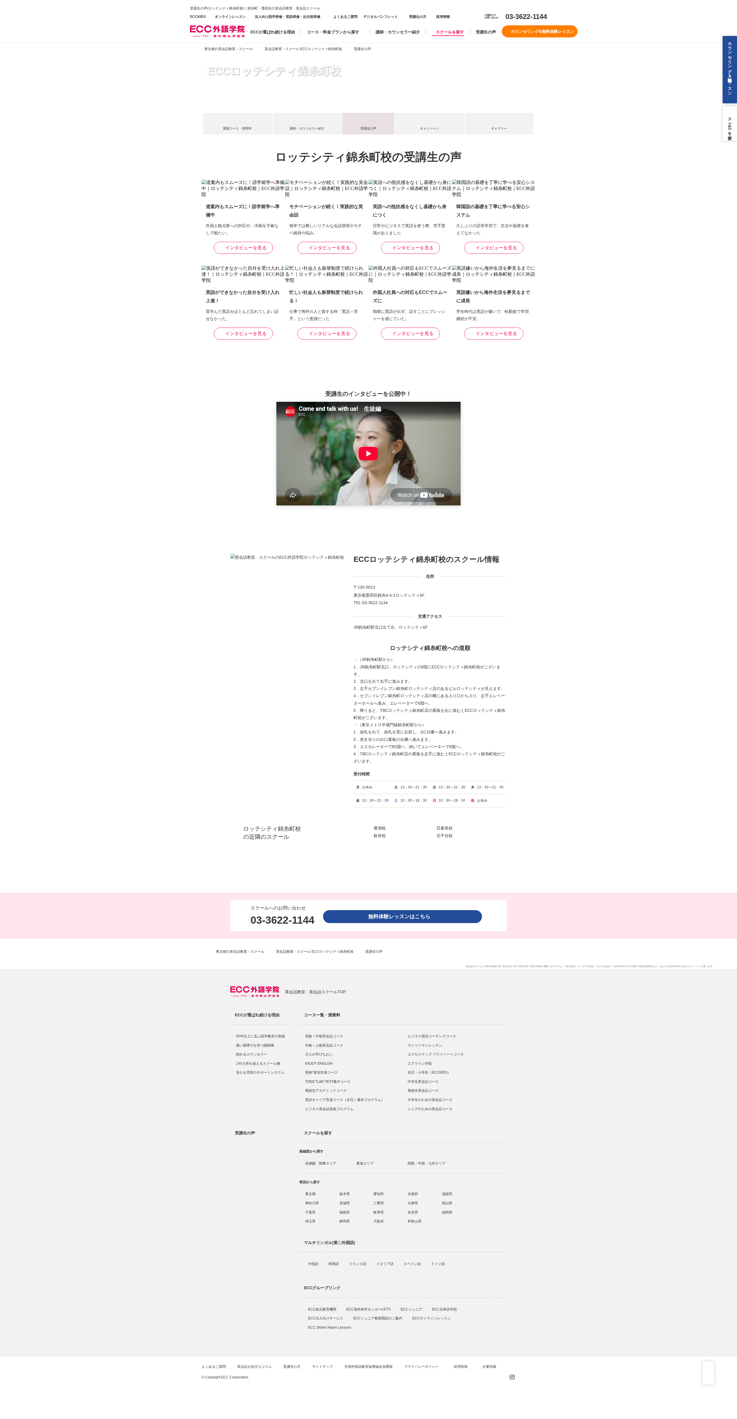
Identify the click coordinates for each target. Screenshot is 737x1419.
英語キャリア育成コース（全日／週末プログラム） (345, 1100)
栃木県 (344, 1194)
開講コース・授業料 (237, 128)
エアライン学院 (420, 1064)
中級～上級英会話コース (324, 1045)
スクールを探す (450, 32)
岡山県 (447, 1203)
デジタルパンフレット (380, 17)
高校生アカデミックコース (326, 1091)
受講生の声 (486, 32)
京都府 (413, 1194)
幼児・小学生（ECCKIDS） (429, 1072)
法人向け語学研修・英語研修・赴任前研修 (287, 17)
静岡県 (344, 1221)
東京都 (310, 1194)
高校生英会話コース (423, 1091)
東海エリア (365, 1163)
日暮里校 (444, 828)
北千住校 (444, 835)
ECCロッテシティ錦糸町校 (274, 71)
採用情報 (442, 17)
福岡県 (447, 1212)
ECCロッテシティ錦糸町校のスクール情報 (426, 559)
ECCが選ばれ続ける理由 (272, 32)
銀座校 (380, 835)
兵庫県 (413, 1203)
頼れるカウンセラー (251, 1054)
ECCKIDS (198, 17)
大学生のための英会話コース (430, 1100)
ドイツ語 (438, 1264)
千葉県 (310, 1212)
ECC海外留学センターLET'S (369, 1309)
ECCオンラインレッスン (432, 1318)
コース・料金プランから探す (333, 32)
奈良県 (413, 1212)
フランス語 (358, 1264)
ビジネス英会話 (586, 966)
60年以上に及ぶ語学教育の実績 (260, 1036)
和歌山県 (414, 1221)
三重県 (378, 1203)
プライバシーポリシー (422, 1367)
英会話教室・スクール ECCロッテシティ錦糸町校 (303, 49)
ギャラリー (499, 128)
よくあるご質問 (345, 17)
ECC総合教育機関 (322, 1309)
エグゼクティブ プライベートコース (436, 1054)
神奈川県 (312, 1203)
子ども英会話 (603, 966)
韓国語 (334, 1264)
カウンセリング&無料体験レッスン (542, 31)
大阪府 (378, 1221)
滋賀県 (447, 1194)
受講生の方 (417, 17)
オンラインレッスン (230, 17)
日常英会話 (570, 966)
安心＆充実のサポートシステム (260, 1072)
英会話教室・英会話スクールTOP (315, 992)
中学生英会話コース (423, 1082)
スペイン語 (413, 1264)
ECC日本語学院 (445, 1309)
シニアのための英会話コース (430, 1109)
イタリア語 (385, 1264)
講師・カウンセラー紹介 (398, 32)
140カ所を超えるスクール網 (258, 1064)
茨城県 (344, 1203)
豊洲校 (380, 828)
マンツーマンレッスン (425, 1045)
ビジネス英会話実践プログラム (329, 1109)
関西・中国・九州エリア (427, 1163)
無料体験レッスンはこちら (402, 916)
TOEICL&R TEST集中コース (328, 1082)
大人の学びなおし (319, 1054)
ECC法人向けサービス (326, 1318)
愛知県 (378, 1194)
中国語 (313, 1264)
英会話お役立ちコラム (254, 1367)
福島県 (344, 1212)
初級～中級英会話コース (324, 1036)
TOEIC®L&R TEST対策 (625, 966)
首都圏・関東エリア (320, 1163)
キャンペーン (429, 128)
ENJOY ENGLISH (319, 1064)
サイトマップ (322, 1367)
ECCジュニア (412, 1309)
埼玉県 (310, 1221)
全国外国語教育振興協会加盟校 (368, 1367)
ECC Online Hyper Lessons (330, 1327)
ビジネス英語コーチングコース (432, 1036)
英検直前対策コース (321, 1072)
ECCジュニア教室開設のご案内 (378, 1318)
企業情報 (490, 1367)
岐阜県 (378, 1212)
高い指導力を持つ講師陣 (255, 1045)
